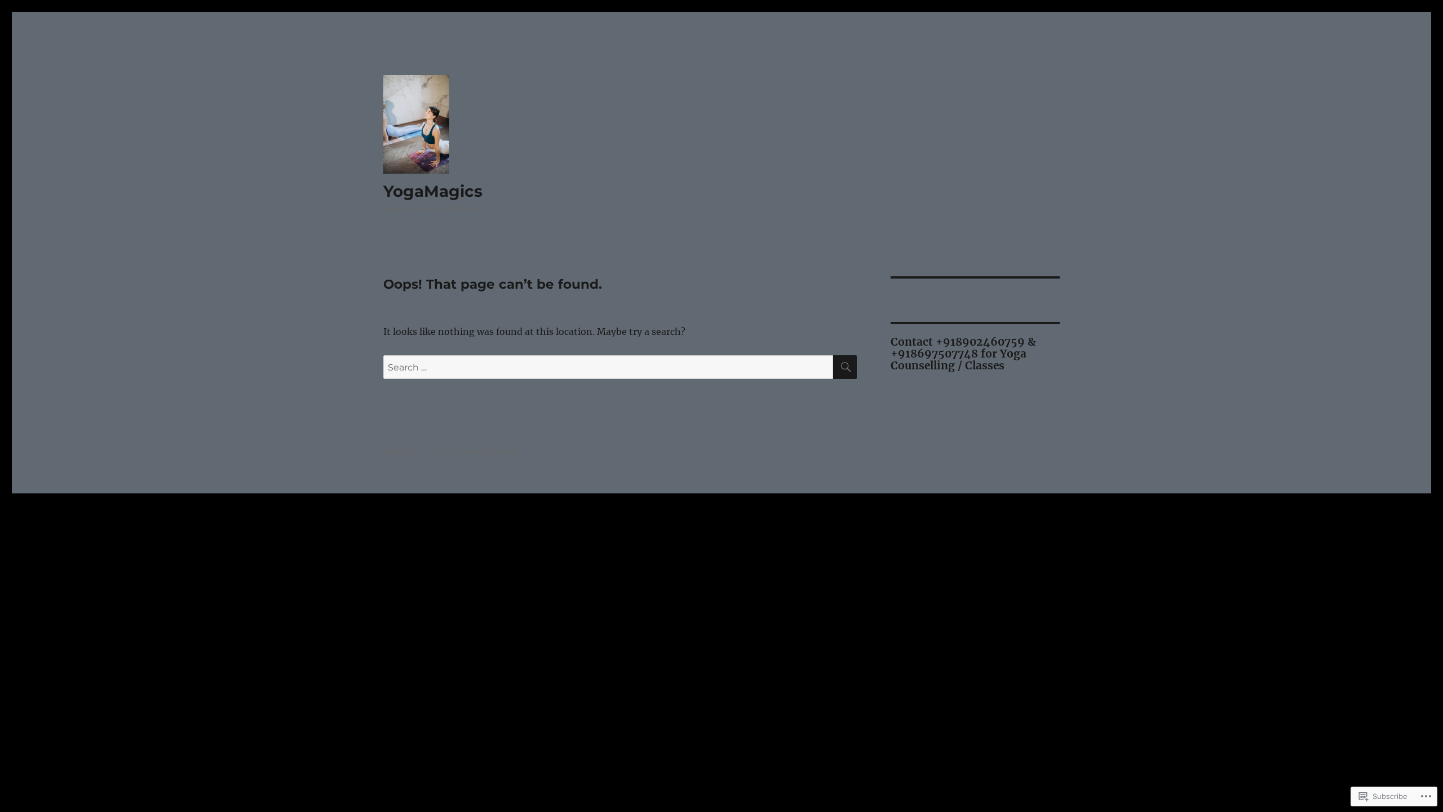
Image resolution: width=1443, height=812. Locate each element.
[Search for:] (608, 367)
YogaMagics (433, 191)
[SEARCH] (845, 367)
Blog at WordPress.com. (479, 452)
